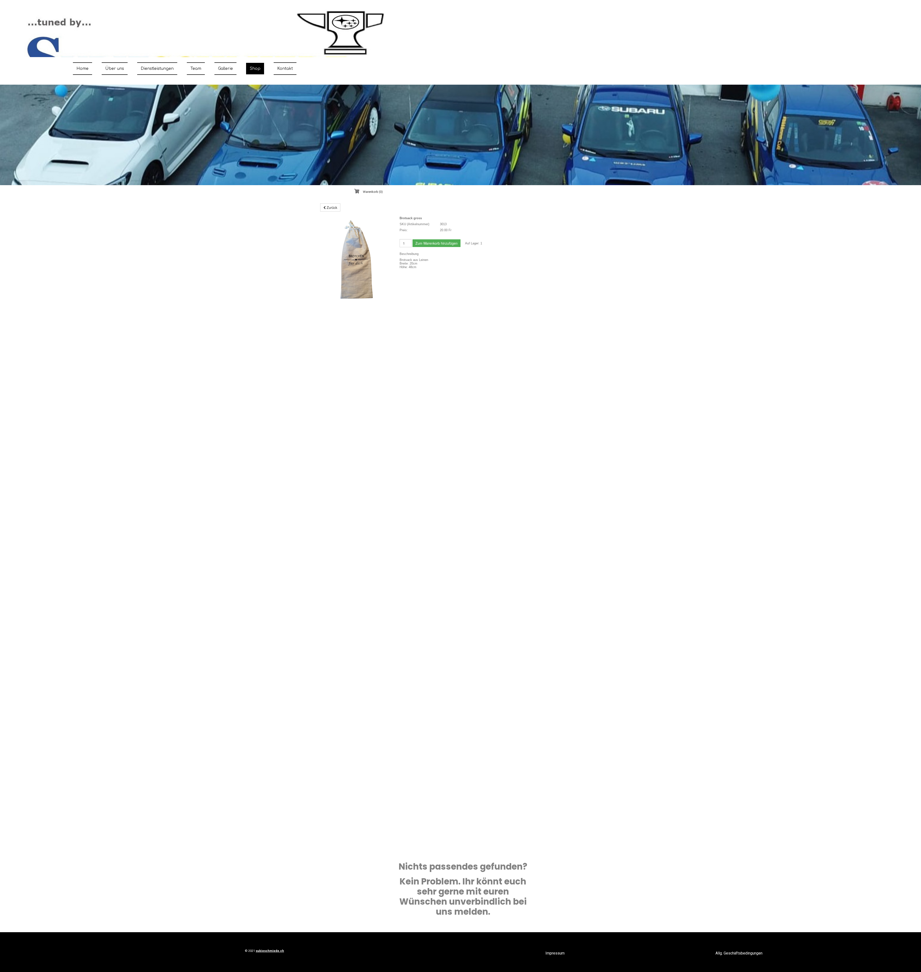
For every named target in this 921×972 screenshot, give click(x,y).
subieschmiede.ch (270, 951)
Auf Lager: (472, 243)
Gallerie (225, 68)
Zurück (331, 207)
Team (195, 68)
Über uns (114, 68)
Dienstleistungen (157, 68)
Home (83, 68)
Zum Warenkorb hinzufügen (436, 243)
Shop (255, 68)
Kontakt (285, 68)
